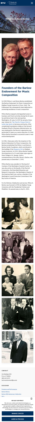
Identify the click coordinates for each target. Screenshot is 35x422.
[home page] (3, 3)
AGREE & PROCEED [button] (17, 419)
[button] (31, 398)
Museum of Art (18, 149)
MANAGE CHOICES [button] (18, 413)
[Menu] (31, 3)
